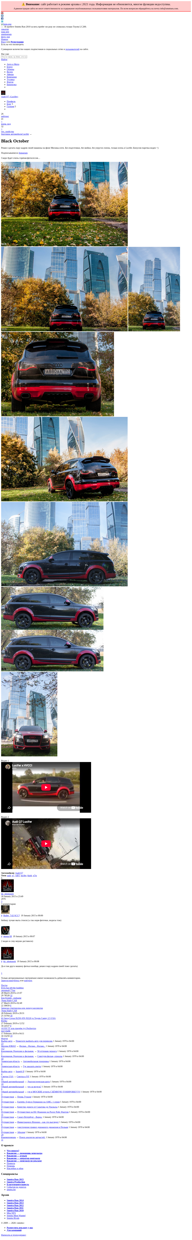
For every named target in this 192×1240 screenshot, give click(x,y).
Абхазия (21, 1132)
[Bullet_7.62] (5, 913)
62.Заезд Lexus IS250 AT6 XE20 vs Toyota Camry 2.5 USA (28, 1018)
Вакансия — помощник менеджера (24, 1153)
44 (2, 1059)
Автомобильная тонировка (36, 1061)
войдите (28, 980)
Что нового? (13, 1150)
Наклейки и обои (15, 1168)
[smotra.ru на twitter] (2, 21)
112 (2, 1048)
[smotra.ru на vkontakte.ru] (2, 16)
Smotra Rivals (13, 1218)
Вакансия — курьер (17, 1156)
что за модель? (34, 1086)
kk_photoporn (7, 894)
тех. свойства (7, 131)
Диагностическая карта (38, 1081)
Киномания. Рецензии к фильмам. (17, 1051)
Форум (10, 82)
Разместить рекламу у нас (20, 1227)
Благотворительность (18, 1184)
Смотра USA (7, 1076)
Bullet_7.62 (8, 915)
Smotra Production (16, 1182)
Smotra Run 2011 (15, 1208)
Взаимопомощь (8, 1137)
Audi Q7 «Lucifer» (9, 96)
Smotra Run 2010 (15, 1210)
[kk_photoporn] (3, 94)
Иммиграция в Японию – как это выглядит (38, 1122)
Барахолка (11, 84)
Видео (10, 72)
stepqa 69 (7, 936)
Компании (12, 77)
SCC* (17, 915)
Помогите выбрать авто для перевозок (34, 1041)
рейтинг (5, 116)
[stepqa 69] (5, 934)
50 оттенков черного (47, 1051)
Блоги (10, 67)
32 (11, 995)
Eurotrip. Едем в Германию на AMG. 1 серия (38, 1102)
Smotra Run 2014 (15, 1200)
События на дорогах (16, 1187)
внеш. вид (6, 124)
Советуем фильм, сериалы (49, 1056)
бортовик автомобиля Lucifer (15, 134)
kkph (29, 875)
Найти (4, 59)
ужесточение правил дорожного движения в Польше (42, 1127)
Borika (4, 1021)
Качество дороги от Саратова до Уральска (37, 1107)
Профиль (11, 101)
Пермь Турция (24, 1097)
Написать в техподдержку (13, 1235)
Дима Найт (6, 1000)
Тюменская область (10, 1061)
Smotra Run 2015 (15, 1179)
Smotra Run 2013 (15, 1203)
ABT (17, 875)
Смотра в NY (23, 1076)
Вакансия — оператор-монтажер (23, 1158)
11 (2, 1079)
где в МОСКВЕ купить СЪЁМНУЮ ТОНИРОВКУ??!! (53, 1092)
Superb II (20, 1071)
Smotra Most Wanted (16, 1215)
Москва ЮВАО (8, 1046)
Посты (4, 985)
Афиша (10, 74)
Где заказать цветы (32, 1066)
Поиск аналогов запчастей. (32, 1137)
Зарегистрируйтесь (10, 980)
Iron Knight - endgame (11, 998)
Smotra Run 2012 (15, 1205)
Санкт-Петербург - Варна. (29, 1117)
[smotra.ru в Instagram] (6, 24)
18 (11, 1016)
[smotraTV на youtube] (2, 13)
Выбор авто (6, 1041)
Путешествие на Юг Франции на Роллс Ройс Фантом (43, 1112)
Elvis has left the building (12, 988)
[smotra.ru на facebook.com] (2, 19)
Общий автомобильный (12, 1081)
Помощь (11, 1166)
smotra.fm (11, 1189)
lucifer (23, 875)
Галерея (10, 106)
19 (11, 1036)
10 (2, 1084)
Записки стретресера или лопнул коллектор (22, 1008)
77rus (12, 990)
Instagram (23, 153)
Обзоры (10, 69)
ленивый (5, 990)
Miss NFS (11, 1213)
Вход (3, 42)
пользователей (72, 49)
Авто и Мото (13, 64)
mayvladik (5, 1031)
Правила (11, 1163)
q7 (13, 875)
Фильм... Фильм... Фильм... (32, 1046)
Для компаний (14, 1230)
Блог (9, 104)
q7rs (35, 875)
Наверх (4, 39)
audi (9, 875)
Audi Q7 (19, 873)
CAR (14, 1000)
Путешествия (7, 1097)
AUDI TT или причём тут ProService (18, 1028)
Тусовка (10, 79)
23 (2, 1043)
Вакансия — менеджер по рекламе (24, 1161)
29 (2, 1135)
